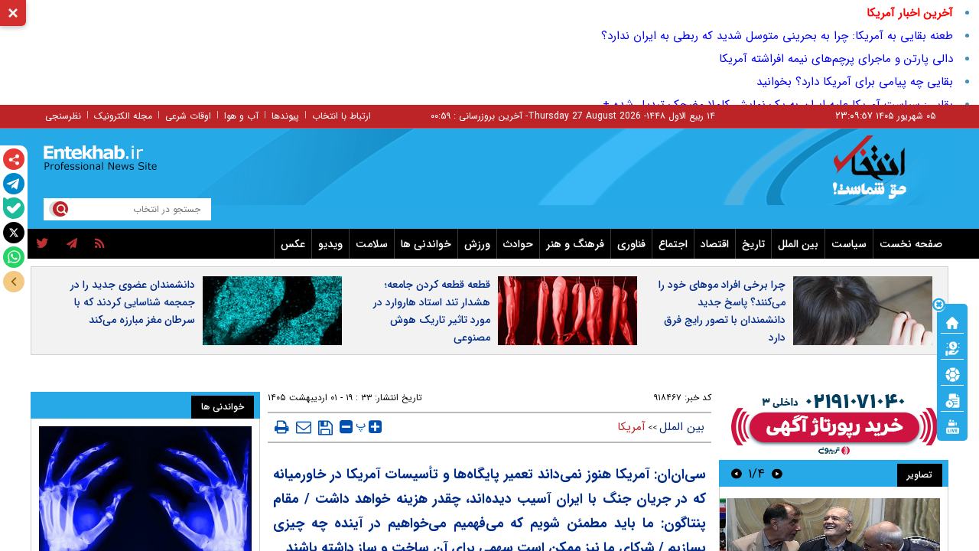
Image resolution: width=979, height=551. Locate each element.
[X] (14, 232)
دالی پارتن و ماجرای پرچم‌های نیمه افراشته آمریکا (836, 59)
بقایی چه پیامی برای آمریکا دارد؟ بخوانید (854, 82)
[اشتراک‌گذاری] (14, 159)
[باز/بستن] (14, 281)
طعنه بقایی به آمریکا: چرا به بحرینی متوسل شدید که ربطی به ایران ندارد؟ (777, 36)
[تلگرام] (14, 183)
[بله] (14, 208)
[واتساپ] (14, 257)
